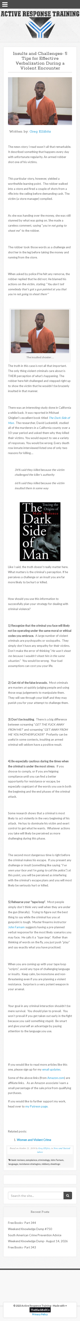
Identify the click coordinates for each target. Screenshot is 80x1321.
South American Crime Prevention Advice (34, 1235)
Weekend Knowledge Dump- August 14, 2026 (38, 1241)
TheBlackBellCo (40, 1309)
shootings (55, 1164)
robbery (45, 1164)
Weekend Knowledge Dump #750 (30, 1229)
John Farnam (16, 927)
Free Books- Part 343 (22, 1247)
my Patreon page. (36, 1106)
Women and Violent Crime (34, 1140)
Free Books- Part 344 (22, 1223)
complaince (31, 1160)
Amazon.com (55, 1078)
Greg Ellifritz (40, 131)
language (13, 1164)
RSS (75, 4)
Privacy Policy (40, 1314)
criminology (44, 1160)
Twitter (69, 4)
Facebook (63, 4)
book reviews (18, 1160)
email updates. (51, 1069)
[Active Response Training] (40, 24)
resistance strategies (30, 1164)
